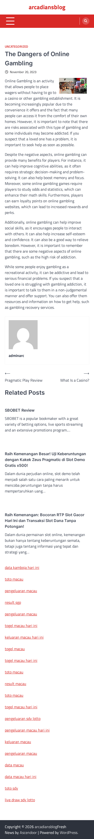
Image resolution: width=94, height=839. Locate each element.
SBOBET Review (19, 410)
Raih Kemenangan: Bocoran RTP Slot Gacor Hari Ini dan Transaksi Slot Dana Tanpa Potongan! (44, 520)
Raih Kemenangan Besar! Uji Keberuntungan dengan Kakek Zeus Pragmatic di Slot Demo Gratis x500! (45, 459)
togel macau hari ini (21, 660)
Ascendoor (28, 832)
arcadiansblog (47, 7)
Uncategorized (16, 46)
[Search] (85, 21)
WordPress (68, 832)
